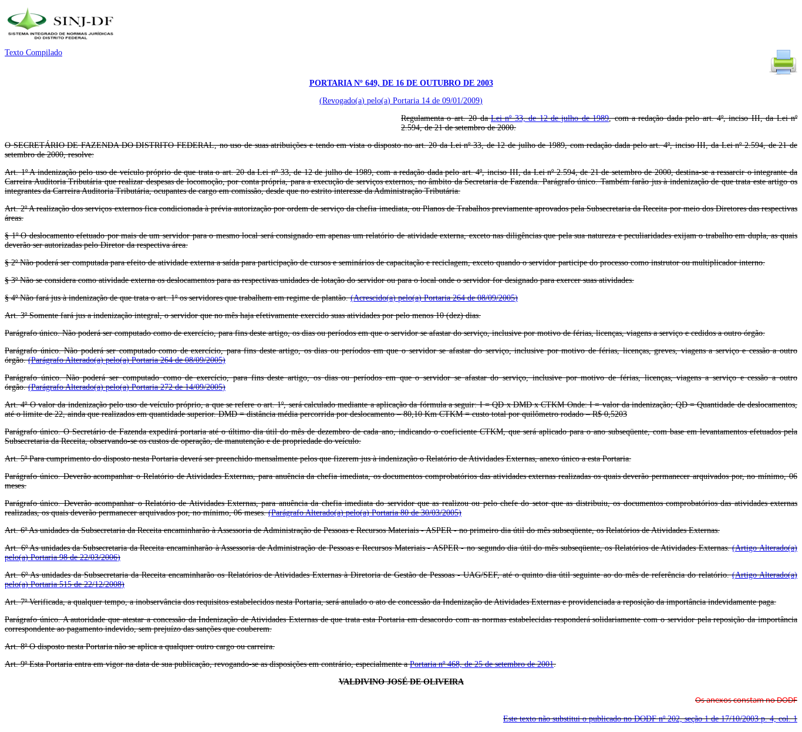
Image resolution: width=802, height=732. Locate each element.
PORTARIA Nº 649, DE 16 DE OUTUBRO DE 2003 (401, 83)
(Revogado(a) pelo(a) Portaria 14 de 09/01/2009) (401, 100)
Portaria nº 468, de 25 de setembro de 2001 (482, 664)
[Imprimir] (783, 73)
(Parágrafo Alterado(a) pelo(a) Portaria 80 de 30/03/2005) (364, 512)
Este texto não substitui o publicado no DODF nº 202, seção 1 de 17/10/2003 (650, 718)
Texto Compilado (33, 52)
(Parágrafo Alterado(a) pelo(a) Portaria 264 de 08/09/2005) (126, 360)
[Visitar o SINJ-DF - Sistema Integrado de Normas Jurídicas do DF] (62, 43)
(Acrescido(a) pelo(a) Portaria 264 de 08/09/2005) (434, 298)
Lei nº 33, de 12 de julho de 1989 (550, 118)
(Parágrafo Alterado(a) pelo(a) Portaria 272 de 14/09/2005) (126, 387)
